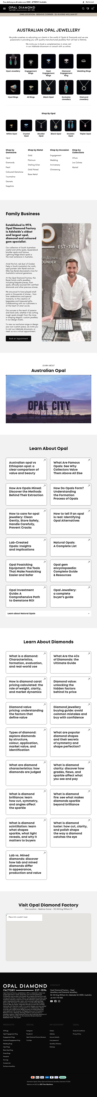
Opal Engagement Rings (48, 73)
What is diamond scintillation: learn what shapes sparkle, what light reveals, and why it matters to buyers (23, 832)
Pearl (8, 167)
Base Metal (33, 174)
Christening (55, 169)
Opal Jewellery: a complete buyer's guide (64, 594)
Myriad (75, 167)
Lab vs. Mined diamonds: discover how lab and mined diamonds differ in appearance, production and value (25, 864)
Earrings (5, 1060)
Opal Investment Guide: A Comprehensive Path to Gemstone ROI (24, 595)
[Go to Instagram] (59, 1001)
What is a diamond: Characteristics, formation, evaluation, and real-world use (25, 661)
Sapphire (10, 186)
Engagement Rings (31, 72)
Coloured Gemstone (14, 172)
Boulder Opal (41, 135)
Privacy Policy (77, 1034)
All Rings (31, 97)
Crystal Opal (26, 135)
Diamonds (10, 162)
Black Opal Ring (8, 1050)
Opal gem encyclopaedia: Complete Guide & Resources (65, 570)
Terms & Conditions (79, 1031)
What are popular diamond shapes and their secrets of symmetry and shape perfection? (67, 739)
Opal (8, 158)
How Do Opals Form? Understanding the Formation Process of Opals (68, 493)
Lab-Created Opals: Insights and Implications (21, 546)
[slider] (48, 416)
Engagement (55, 155)
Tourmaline (10, 176)
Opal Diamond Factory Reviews (36, 1037)
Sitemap (52, 1047)
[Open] (4, 8)
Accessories (7, 1063)
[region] (48, 399)
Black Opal (48, 97)
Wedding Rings (84, 71)
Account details (54, 1037)
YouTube (29, 1040)
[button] (9, 420)
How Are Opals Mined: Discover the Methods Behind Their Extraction (26, 492)
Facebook (29, 1034)
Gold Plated (33, 169)
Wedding (54, 160)
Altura (75, 158)
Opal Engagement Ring (10, 1034)
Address (52, 1034)
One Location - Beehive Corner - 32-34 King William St (48, 909)
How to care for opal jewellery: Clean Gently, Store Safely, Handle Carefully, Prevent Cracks (24, 521)
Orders (52, 1031)
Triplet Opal (85, 134)
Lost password (54, 1040)
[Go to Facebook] (55, 1001)
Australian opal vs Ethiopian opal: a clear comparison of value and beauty (24, 468)
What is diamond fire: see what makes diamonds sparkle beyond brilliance (68, 799)
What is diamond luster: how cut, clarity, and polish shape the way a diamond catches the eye (70, 830)
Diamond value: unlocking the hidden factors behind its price (65, 686)
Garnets (9, 181)
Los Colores (77, 162)
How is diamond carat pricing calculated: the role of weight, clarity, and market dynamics (26, 686)
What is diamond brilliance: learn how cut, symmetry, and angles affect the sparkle (23, 801)
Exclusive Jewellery (66, 98)
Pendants (6, 1056)
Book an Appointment (18, 338)
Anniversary (55, 165)
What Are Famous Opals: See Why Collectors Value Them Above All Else (67, 468)
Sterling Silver (34, 165)
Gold (30, 155)
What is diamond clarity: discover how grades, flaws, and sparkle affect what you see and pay (68, 772)
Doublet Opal (70, 135)
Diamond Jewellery (83, 98)
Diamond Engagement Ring (66, 73)
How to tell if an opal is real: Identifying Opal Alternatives (68, 517)
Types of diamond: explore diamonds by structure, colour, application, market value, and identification (23, 741)
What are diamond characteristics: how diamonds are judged (25, 768)
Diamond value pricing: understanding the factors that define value (26, 712)
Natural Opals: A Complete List (65, 544)
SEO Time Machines (46, 1084)
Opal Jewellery (13, 71)
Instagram (29, 1031)
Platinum (31, 160)
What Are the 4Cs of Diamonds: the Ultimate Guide (66, 660)
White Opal (11, 134)
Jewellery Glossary (55, 1044)
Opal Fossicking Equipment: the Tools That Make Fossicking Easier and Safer (25, 570)
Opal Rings (13, 97)
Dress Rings (6, 1053)
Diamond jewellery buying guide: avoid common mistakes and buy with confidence (70, 712)
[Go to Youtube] (51, 1001)
